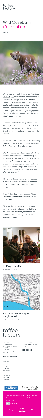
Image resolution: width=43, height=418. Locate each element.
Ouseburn (6, 368)
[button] (8, 403)
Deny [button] (11, 410)
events (6, 217)
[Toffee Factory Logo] (9, 7)
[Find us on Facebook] (23, 350)
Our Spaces (6, 366)
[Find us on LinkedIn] (31, 350)
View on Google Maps (10, 356)
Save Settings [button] (22, 410)
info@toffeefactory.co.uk (29, 344)
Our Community (7, 373)
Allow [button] (33, 410)
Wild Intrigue (8, 96)
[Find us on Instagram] (27, 350)
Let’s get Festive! (13, 266)
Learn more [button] (10, 400)
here (11, 199)
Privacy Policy (7, 379)
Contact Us (6, 375)
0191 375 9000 (26, 346)
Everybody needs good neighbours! (16, 315)
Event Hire (6, 377)
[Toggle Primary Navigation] (38, 7)
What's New (6, 371)
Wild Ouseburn (30, 99)
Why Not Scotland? (11, 153)
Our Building (6, 364)
